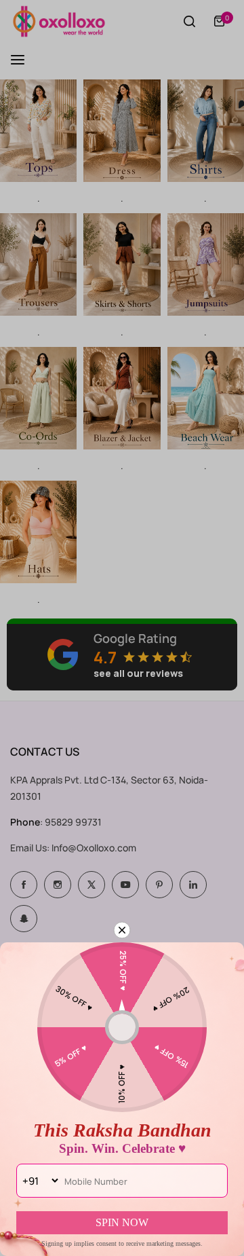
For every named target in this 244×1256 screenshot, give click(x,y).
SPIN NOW (122, 1222)
